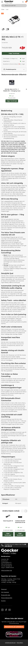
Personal (4, 589)
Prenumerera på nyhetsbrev (14, 626)
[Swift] (8, 1)
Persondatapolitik (6, 598)
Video (2, 9)
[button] (22, 1)
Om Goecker (5, 592)
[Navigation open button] (2, 1)
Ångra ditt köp (5, 595)
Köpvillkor (20, 642)
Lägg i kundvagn (14, 53)
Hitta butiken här (6, 570)
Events (3, 600)
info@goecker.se (10, 642)
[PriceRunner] (14, 634)
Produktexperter (11, 69)
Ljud (7, 9)
